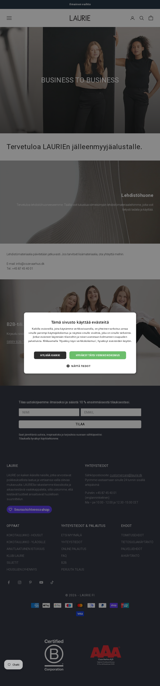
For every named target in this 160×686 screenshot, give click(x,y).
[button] (80, 365)
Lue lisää (80, 345)
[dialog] (80, 343)
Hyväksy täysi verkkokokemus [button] (98, 355)
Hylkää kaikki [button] (50, 355)
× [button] (131, 316)
